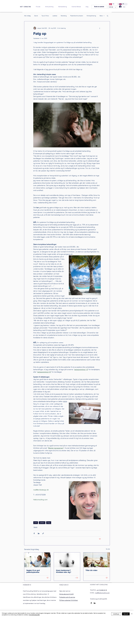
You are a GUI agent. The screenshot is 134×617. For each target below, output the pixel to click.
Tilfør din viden (91, 570)
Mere (101, 16)
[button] (112, 7)
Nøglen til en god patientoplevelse (33, 571)
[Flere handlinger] (100, 28)
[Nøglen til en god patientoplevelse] (37, 559)
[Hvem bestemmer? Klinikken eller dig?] (67, 559)
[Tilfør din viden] (96, 559)
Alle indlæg (27, 16)
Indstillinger (116, 614)
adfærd (42, 522)
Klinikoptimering (91, 16)
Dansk (36, 16)
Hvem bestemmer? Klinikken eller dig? (63, 571)
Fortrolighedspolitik (34, 615)
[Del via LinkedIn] (38, 533)
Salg (48, 522)
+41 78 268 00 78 (102, 590)
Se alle (108, 549)
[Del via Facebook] (34, 533)
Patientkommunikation (76, 16)
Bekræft (126, 614)
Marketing (64, 16)
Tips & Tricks (45, 16)
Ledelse (55, 16)
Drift (35, 522)
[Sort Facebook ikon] (91, 603)
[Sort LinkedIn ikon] (94, 603)
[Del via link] (43, 533)
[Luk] (132, 614)
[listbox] (112, 7)
